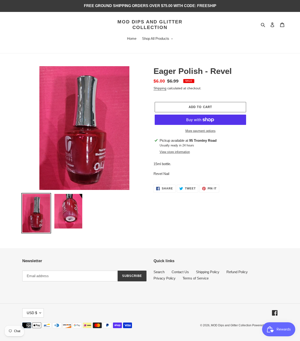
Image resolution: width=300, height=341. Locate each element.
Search (159, 272)
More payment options (200, 131)
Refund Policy (237, 272)
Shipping (160, 88)
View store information (175, 152)
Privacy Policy (165, 278)
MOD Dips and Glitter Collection (149, 24)
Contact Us (180, 272)
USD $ (32, 313)
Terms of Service (196, 278)
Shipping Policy (207, 272)
